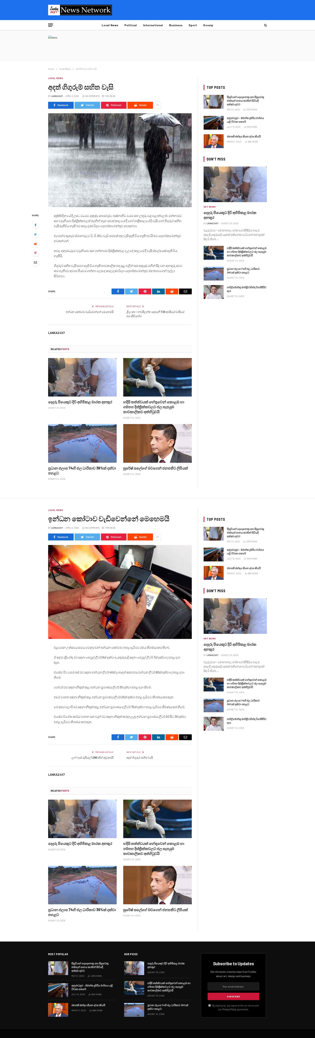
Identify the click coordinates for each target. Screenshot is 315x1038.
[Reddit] (35, 243)
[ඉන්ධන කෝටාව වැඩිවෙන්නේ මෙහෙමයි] (120, 592)
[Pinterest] (35, 253)
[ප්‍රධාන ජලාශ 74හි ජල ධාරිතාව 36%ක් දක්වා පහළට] (82, 443)
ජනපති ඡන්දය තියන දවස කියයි (244, 136)
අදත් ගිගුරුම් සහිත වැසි (140, 757)
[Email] (35, 262)
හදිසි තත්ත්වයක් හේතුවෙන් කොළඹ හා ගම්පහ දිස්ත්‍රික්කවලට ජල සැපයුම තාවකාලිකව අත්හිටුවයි (153, 407)
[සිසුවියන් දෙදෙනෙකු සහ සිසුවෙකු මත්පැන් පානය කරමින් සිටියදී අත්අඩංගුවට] (214, 102)
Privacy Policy (229, 1009)
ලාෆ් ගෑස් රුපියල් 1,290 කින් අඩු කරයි (93, 757)
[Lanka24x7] (80, 10)
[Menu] (50, 25)
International (153, 25)
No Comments (92, 96)
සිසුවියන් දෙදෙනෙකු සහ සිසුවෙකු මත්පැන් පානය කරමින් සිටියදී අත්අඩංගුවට (245, 100)
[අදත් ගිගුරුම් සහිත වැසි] (120, 160)
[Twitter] (35, 234)
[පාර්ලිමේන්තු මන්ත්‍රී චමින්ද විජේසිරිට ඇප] (214, 292)
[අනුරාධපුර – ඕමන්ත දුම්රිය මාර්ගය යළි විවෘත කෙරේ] (214, 123)
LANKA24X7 (57, 96)
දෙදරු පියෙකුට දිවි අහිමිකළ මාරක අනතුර (80, 402)
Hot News (210, 207)
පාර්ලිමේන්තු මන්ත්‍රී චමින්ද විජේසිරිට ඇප (246, 289)
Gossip (208, 25)
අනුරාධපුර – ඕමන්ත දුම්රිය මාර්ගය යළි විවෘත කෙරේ (245, 119)
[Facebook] (35, 225)
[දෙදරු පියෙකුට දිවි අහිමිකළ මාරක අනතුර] (82, 377)
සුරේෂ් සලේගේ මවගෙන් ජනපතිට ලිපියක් (155, 468)
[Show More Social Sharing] (157, 105)
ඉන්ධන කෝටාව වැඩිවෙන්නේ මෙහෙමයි (90, 311)
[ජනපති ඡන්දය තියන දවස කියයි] (214, 141)
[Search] (265, 25)
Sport (193, 25)
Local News (110, 25)
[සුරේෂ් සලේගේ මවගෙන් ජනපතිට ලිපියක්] (157, 443)
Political (131, 25)
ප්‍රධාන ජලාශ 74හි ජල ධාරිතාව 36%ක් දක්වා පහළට (82, 470)
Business (175, 25)
